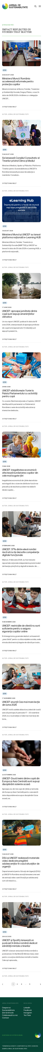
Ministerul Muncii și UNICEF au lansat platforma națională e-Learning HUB (21, 236)
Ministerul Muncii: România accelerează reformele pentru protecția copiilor (18, 81)
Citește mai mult (9, 107)
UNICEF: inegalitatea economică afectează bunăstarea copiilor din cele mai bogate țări (20, 472)
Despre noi (6, 1007)
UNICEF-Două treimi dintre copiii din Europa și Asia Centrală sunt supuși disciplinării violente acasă (21, 781)
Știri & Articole (7, 1012)
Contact (5, 1017)
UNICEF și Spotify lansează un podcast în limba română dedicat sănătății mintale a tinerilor (19, 943)
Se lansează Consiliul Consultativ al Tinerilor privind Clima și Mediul (21, 159)
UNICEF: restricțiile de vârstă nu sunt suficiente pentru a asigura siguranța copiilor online (21, 628)
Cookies (35, 1046)
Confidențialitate (24, 1046)
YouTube (27, 1015)
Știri (4, 70)
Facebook (28, 1010)
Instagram (28, 1012)
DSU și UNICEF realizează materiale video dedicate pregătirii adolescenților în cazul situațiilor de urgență (20, 862)
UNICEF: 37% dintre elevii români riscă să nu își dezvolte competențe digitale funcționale (20, 552)
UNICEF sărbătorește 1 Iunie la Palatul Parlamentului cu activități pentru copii (19, 393)
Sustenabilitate (8, 1010)
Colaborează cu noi (10, 1015)
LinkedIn (27, 1007)
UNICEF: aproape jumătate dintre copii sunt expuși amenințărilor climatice (19, 313)
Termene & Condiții (9, 1046)
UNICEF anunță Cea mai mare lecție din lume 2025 (21, 703)
